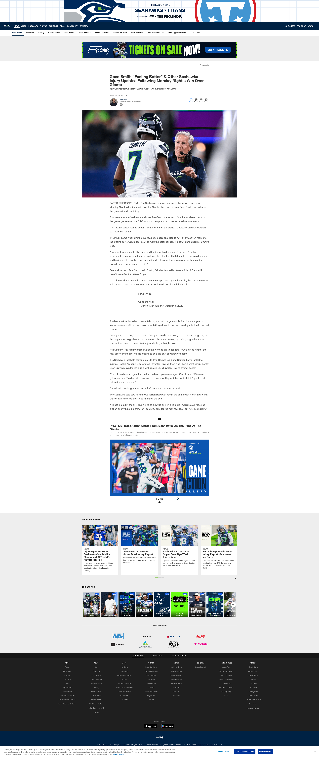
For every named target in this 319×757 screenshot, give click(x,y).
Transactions (67, 691)
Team (67, 663)
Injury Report (67, 687)
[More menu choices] (91, 26)
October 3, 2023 (174, 305)
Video (124, 663)
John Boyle (123, 99)
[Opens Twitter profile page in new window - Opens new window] (121, 104)
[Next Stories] (233, 604)
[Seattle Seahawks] (159, 737)
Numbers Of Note (96, 683)
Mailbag (96, 687)
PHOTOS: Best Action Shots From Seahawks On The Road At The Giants (155, 427)
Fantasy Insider (96, 700)
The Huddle (176, 695)
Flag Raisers (151, 695)
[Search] (286, 25)
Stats (67, 683)
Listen (176, 663)
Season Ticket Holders (253, 700)
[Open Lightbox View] (159, 473)
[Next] (177, 498)
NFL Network (124, 695)
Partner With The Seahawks (67, 704)
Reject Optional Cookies (245, 751)
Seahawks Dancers (151, 691)
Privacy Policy (118, 754)
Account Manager (253, 708)
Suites (253, 679)
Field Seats (253, 687)
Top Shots (151, 679)
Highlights (124, 667)
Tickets (253, 663)
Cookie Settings (224, 751)
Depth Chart (67, 671)
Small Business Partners (67, 700)
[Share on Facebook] (191, 101)
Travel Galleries (151, 675)
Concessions (226, 683)
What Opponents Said (96, 708)
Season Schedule (200, 667)
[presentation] (236, 578)
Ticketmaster (253, 704)
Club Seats (253, 683)
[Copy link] (206, 100)
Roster (67, 667)
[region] (159, 751)
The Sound (124, 671)
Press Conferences (124, 691)
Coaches (67, 675)
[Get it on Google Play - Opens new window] (168, 727)
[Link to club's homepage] (7, 26)
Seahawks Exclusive (124, 683)
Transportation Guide (226, 671)
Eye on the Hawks (151, 667)
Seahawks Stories (176, 683)
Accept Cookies (265, 751)
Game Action (151, 683)
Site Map (96, 712)
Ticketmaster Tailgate (226, 679)
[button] (156, 578)
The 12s (151, 700)
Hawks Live (176, 687)
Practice (151, 687)
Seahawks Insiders (176, 675)
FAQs (226, 695)
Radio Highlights (176, 667)
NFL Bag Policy (226, 691)
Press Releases (96, 691)
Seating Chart (253, 691)
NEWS (96, 663)
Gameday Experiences (226, 687)
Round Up (96, 671)
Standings (67, 679)
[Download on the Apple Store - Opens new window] (150, 726)
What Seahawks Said (96, 704)
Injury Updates (96, 675)
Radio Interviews (176, 671)
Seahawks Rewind (176, 679)
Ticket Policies (253, 695)
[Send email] (201, 101)
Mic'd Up (124, 679)
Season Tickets (253, 671)
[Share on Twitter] (196, 101)
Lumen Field (226, 667)
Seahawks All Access (124, 675)
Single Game (253, 667)
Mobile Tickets (253, 675)
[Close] (315, 751)
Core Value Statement (67, 695)
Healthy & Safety (226, 675)
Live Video (124, 700)
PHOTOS (151, 663)
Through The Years (151, 671)
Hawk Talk (176, 691)
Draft (96, 667)
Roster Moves (96, 695)
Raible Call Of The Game (124, 687)
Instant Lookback (96, 679)
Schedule (200, 663)
